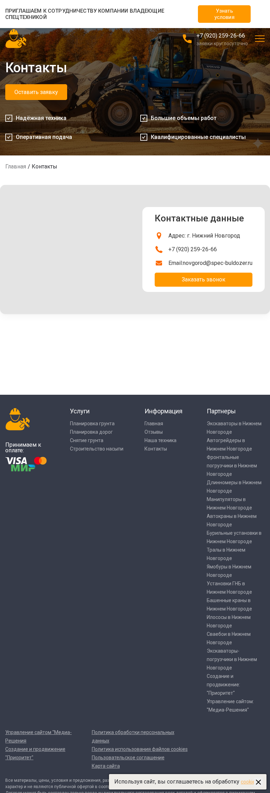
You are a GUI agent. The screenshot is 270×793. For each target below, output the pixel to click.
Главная (15, 166)
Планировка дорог (91, 432)
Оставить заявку (36, 92)
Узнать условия (224, 14)
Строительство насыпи (96, 449)
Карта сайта (106, 766)
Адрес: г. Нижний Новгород (204, 235)
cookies (249, 782)
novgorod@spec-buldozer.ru (217, 263)
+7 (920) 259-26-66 (221, 35)
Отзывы (153, 432)
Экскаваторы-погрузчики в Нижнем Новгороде (232, 659)
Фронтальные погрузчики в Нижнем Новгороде (232, 465)
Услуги (80, 411)
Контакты (155, 449)
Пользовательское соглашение (128, 757)
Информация (163, 411)
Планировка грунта (92, 423)
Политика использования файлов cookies (140, 749)
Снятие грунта (86, 440)
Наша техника (160, 440)
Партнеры (221, 411)
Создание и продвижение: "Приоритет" (223, 684)
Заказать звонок (203, 279)
